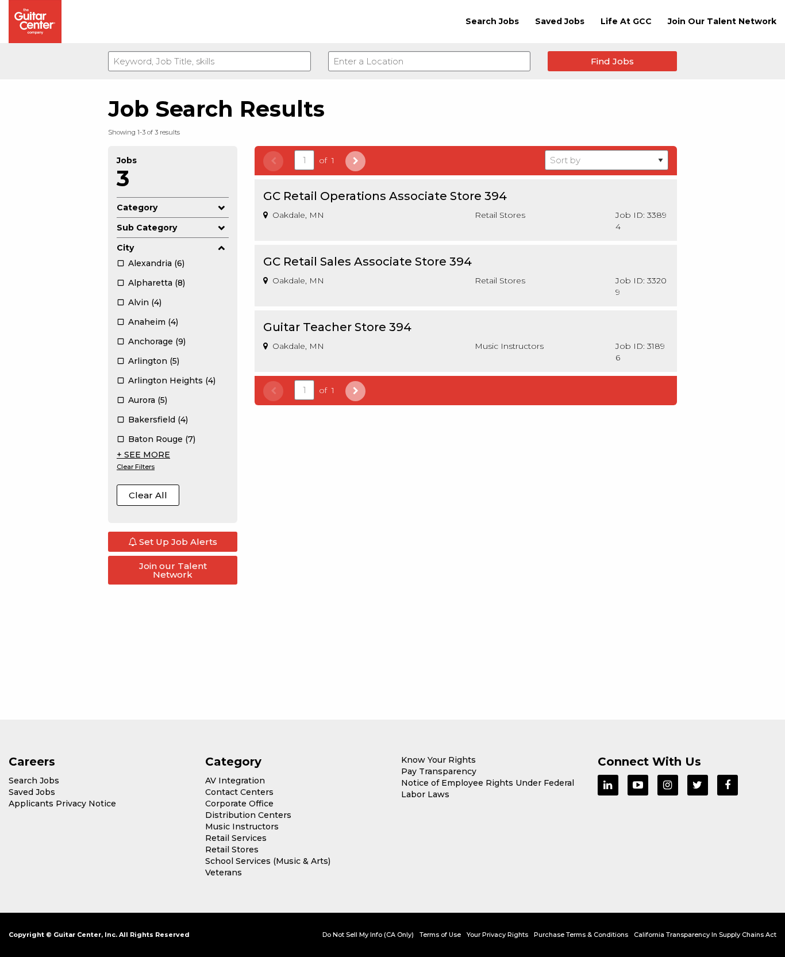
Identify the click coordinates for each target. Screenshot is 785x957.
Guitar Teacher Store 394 (337, 327)
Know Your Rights (438, 760)
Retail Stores (232, 849)
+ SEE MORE (143, 454)
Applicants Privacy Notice (62, 803)
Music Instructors (242, 826)
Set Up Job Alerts (177, 541)
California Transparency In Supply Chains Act (705, 935)
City (125, 248)
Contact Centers (239, 792)
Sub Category (147, 227)
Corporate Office (239, 803)
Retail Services (236, 838)
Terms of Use (440, 935)
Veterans (223, 872)
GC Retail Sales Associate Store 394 (367, 261)
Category (137, 207)
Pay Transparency (438, 771)
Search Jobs (492, 21)
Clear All (148, 495)
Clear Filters (136, 467)
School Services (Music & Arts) (267, 861)
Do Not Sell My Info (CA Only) (368, 935)
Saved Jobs (559, 21)
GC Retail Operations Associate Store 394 (385, 196)
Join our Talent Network (173, 570)
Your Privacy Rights (497, 935)
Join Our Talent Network (722, 21)
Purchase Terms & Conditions (581, 935)
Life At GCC (626, 21)
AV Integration (235, 780)
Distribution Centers (248, 815)
